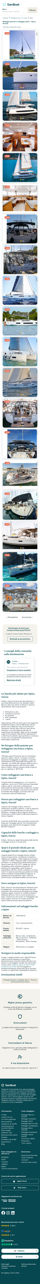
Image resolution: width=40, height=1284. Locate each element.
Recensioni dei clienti (9, 1135)
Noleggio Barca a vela (29, 1123)
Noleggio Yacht (27, 1121)
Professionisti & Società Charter (7, 1127)
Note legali (5, 1264)
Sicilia (3, 1159)
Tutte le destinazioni (9, 1169)
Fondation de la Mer (9, 1139)
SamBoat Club (6, 1133)
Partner (24, 1266)
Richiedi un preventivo (20, 639)
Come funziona (27, 1158)
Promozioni (25, 1141)
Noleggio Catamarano (29, 1126)
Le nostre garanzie (8, 1119)
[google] (6, 1231)
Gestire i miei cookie (29, 1162)
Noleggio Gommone (28, 1119)
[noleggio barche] (11, 4)
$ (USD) (19, 1256)
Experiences (6, 1142)
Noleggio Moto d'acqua (27, 1129)
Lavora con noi (6, 1117)
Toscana (4, 1162)
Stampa (4, 1137)
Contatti (24, 1160)
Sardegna (5, 1157)
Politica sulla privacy (28, 1264)
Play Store (21, 1187)
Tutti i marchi (26, 1143)
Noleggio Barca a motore (27, 1116)
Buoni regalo (6, 1130)
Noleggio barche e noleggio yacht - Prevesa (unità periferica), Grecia (20, 981)
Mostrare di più (14, 680)
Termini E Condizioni (8, 1266)
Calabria (4, 1164)
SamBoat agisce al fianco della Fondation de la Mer (18, 966)
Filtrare (32, 10)
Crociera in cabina (28, 1139)
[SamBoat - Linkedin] (13, 1213)
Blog (3, 1144)
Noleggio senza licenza (27, 1135)
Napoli (3, 1166)
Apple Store (22, 1181)
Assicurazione (6, 1122)
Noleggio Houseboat (29, 1132)
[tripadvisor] (7, 1240)
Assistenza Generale (29, 1155)
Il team (4, 1115)
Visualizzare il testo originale (19, 670)
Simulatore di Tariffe (9, 1124)
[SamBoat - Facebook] (3, 1213)
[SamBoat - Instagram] (8, 1213)
